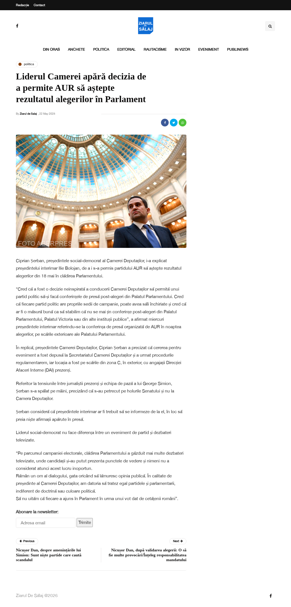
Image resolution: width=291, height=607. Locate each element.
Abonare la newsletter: (37, 511)
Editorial (126, 49)
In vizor (182, 49)
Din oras (51, 49)
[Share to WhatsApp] (182, 122)
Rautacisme (155, 49)
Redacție (22, 5)
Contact (39, 5)
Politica (101, 49)
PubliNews (237, 49)
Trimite (84, 522)
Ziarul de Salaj (28, 113)
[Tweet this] (174, 122)
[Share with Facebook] (165, 122)
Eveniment (208, 49)
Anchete (76, 49)
